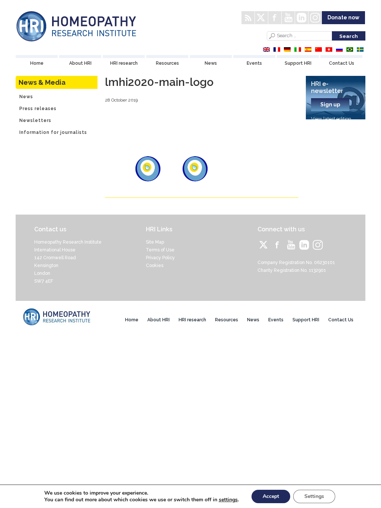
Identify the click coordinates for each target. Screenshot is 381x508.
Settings (314, 496)
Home (37, 63)
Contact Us (341, 63)
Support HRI (298, 63)
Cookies (154, 265)
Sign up (330, 104)
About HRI (80, 63)
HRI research (124, 63)
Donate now (343, 17)
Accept (271, 496)
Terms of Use (160, 250)
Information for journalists (53, 132)
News (211, 63)
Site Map (155, 242)
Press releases (38, 108)
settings (228, 499)
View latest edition (331, 119)
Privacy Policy (160, 257)
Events (254, 63)
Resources (167, 63)
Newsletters (35, 120)
